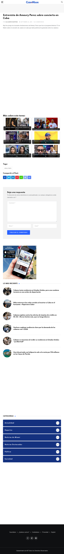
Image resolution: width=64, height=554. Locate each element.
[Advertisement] (32, 73)
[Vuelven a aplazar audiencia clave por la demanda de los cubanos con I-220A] (7, 328)
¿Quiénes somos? (24, 532)
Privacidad (45, 532)
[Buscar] (62, 2)
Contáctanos (35, 532)
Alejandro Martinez (12, 22)
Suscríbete (13, 532)
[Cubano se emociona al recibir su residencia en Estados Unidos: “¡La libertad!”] (7, 341)
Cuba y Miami (7, 168)
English (53, 532)
